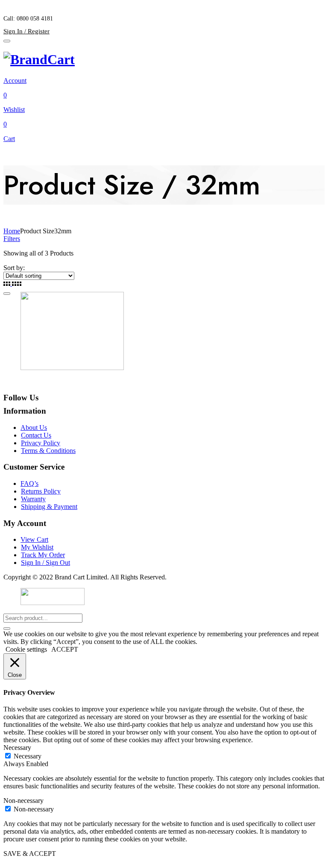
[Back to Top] (6, 293)
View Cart (34, 539)
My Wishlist (37, 547)
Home (11, 231)
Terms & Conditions (48, 450)
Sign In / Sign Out (45, 562)
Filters (11, 238)
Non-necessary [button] (23, 800)
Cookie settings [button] (26, 649)
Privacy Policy (40, 443)
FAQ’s (29, 483)
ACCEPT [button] (64, 649)
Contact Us (36, 435)
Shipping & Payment (49, 506)
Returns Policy (41, 491)
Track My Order (43, 554)
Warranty (33, 498)
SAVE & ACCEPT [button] (29, 853)
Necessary (27, 756)
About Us (33, 427)
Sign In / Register (26, 31)
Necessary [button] (17, 747)
